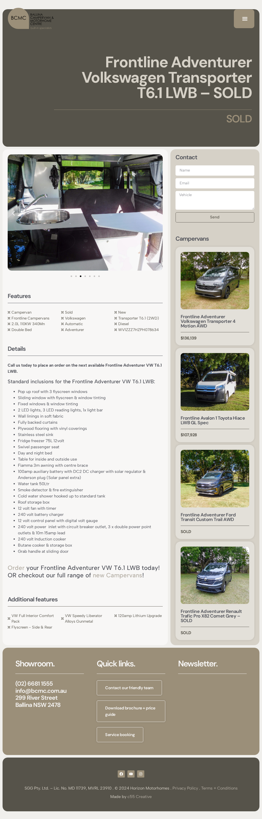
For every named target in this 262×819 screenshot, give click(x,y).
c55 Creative (139, 796)
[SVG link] (31, 19)
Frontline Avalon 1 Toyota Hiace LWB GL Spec (213, 420)
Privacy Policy (185, 788)
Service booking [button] (120, 734)
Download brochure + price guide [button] (130, 711)
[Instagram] (140, 774)
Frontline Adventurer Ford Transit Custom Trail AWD (208, 517)
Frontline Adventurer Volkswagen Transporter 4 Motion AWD (208, 321)
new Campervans (117, 575)
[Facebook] (121, 774)
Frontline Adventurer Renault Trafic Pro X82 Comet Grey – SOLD (211, 616)
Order (16, 567)
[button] (245, 19)
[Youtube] (131, 774)
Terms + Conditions (219, 788)
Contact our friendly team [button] (129, 687)
